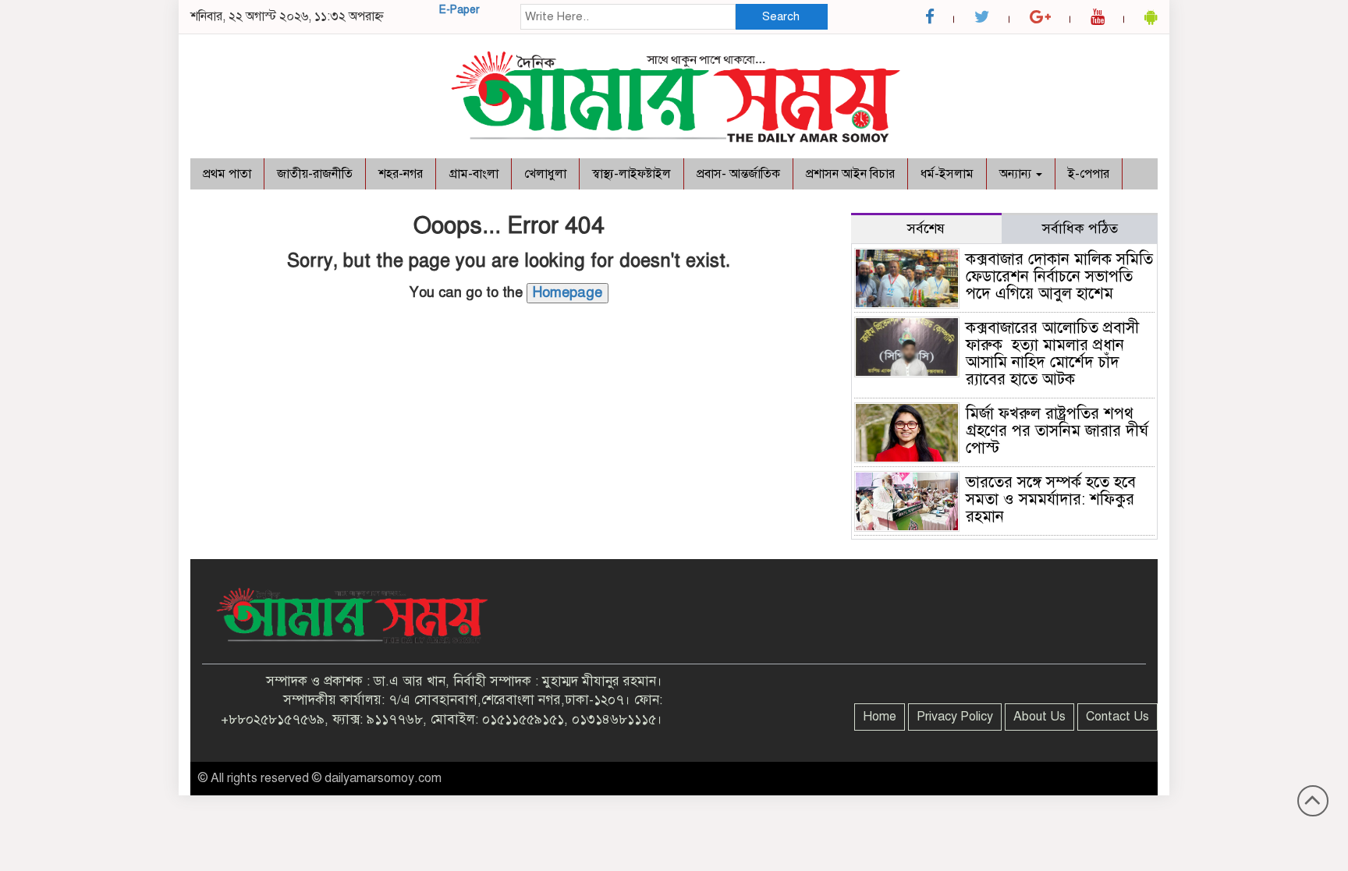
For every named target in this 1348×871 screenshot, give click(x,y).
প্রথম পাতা (227, 174)
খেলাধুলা (545, 174)
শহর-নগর (400, 174)
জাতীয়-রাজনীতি (315, 174)
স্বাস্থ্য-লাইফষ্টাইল (631, 174)
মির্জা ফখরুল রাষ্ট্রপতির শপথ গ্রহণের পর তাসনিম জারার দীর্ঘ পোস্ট (1057, 431)
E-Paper (459, 9)
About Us (1039, 716)
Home (879, 716)
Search (781, 16)
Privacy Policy (955, 716)
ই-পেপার (1088, 174)
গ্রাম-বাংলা (473, 174)
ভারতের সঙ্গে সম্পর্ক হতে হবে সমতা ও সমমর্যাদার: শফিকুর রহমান (1051, 499)
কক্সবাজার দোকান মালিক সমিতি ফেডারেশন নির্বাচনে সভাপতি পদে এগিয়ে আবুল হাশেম (1059, 276)
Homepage (567, 292)
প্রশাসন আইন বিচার (850, 174)
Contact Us (1117, 716)
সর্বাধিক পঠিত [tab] (1080, 228)
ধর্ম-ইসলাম (947, 174)
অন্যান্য (1016, 174)
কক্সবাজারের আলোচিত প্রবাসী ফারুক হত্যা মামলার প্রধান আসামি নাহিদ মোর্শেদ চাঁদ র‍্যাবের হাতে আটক (1052, 353)
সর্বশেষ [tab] (926, 228)
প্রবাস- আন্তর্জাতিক (738, 174)
